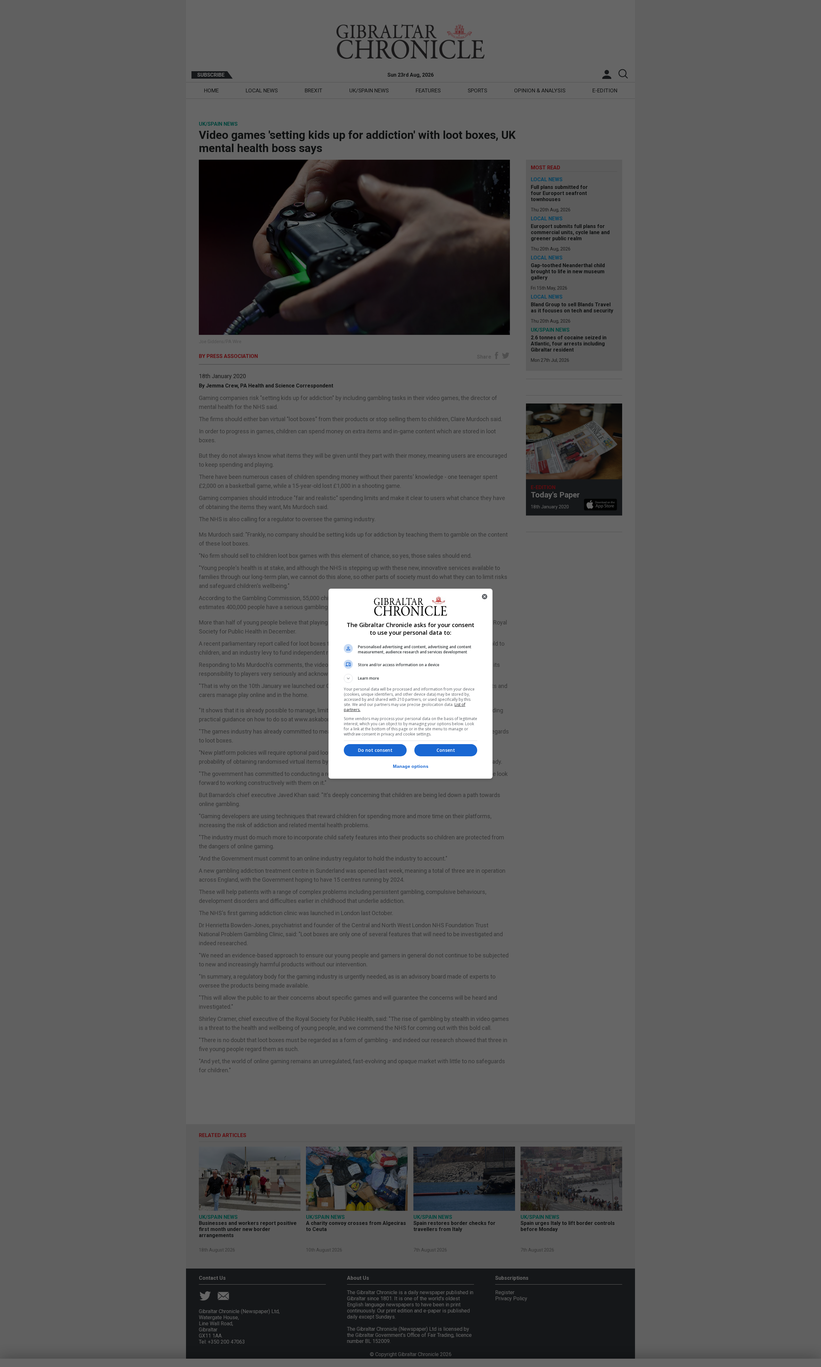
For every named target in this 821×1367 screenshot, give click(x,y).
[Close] (484, 596)
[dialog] (410, 684)
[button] (410, 678)
